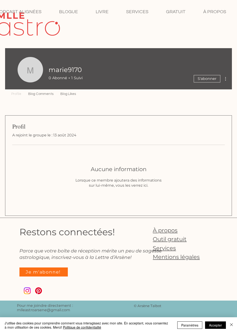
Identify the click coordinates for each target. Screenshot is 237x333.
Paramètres (189, 325)
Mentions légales (176, 257)
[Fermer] (231, 325)
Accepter (215, 325)
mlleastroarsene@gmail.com (43, 310)
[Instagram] (27, 290)
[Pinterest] (38, 290)
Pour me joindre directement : (45, 305)
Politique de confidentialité (82, 327)
